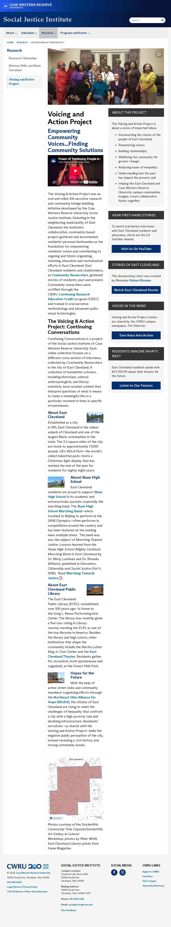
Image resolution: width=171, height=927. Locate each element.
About (10, 32)
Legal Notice (14, 886)
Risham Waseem (140, 280)
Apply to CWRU (150, 871)
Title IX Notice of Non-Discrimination (27, 891)
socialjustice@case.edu (80, 904)
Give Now (147, 876)
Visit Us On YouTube (136, 249)
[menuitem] (11, 32)
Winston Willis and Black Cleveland (25, 68)
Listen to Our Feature (136, 385)
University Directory (153, 885)
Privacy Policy (30, 886)
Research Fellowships (23, 58)
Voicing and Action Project (21, 82)
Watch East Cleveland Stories (136, 290)
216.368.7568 (76, 898)
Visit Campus (149, 880)
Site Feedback (68, 910)
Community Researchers (70, 275)
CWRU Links (151, 865)
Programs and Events (73, 32)
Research (47, 32)
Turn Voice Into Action (136, 335)
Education (28, 32)
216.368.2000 (14, 882)
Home (10, 42)
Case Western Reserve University (33, 872)
